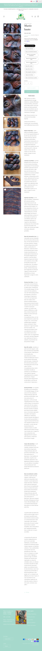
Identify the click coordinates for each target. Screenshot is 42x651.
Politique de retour (31, 616)
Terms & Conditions (31, 622)
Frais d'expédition (27, 35)
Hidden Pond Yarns (28, 643)
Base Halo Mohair (29, 48)
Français (6, 646)
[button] (4, 16)
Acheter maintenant (31, 91)
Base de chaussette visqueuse (31, 55)
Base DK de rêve (29, 69)
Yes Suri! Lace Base (30, 45)
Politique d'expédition (31, 614)
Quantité (26, 80)
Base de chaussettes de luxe (31, 59)
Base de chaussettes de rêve (31, 63)
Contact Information (31, 625)
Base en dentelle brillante (31, 51)
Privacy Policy (30, 619)
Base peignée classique (31, 72)
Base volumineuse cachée (31, 77)
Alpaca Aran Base (29, 74)
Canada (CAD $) (8, 638)
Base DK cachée (29, 66)
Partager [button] (27, 592)
